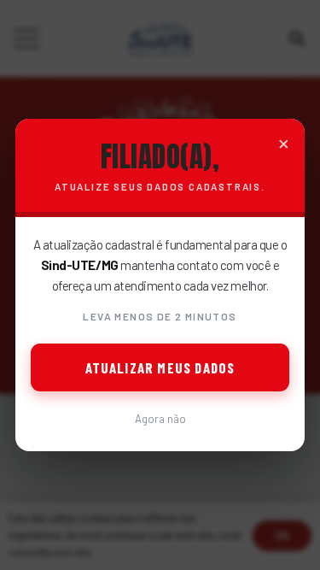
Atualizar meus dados (160, 367)
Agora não (160, 419)
